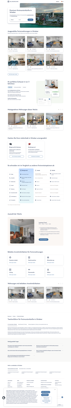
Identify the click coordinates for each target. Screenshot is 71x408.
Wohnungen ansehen (12, 262)
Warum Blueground (20, 382)
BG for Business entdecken (16, 156)
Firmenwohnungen (14, 16)
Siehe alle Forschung (58, 384)
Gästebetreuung (19, 386)
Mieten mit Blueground (30, 386)
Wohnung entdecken (43, 239)
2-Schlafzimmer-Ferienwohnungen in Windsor (27, 373)
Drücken (9, 385)
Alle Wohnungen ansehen (13, 74)
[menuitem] (12, 325)
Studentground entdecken (35, 156)
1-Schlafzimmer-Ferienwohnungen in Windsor (13, 373)
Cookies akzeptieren (46, 392)
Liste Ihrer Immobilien (30, 382)
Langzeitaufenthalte (30, 15)
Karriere (9, 383)
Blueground (9, 316)
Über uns (9, 382)
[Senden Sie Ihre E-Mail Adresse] (62, 397)
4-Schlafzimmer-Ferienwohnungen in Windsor (55, 373)
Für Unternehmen (20, 383)
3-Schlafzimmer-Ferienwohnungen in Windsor (41, 373)
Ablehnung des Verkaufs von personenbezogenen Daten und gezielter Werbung (46, 400)
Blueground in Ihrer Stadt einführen (46, 382)
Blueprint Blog (10, 386)
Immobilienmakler (43, 386)
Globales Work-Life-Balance (58, 383)
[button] (3, 397)
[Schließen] (55, 389)
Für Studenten (19, 385)
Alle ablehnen (45, 394)
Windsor (14, 316)
